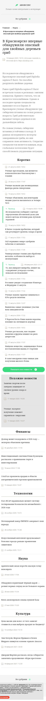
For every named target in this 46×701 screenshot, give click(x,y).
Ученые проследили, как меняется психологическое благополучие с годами (21, 173)
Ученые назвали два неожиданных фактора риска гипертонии (21, 186)
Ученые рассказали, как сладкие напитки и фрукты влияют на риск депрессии (21, 334)
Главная (6, 28)
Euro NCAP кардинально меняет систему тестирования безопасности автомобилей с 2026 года (21, 504)
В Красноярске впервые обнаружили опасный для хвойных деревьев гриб (18, 32)
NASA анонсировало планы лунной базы (20, 600)
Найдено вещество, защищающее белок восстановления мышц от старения (23, 347)
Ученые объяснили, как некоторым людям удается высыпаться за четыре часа (23, 200)
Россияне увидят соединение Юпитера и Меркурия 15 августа (23, 283)
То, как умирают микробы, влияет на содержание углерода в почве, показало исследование (23, 270)
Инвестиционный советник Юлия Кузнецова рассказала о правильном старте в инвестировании (22, 459)
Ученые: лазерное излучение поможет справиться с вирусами (14, 412)
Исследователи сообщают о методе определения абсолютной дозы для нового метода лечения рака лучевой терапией (23, 216)
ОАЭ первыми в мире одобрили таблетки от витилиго (20, 242)
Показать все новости (21, 369)
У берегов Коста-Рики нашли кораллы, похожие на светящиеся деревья (23, 320)
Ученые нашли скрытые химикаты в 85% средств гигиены (22, 296)
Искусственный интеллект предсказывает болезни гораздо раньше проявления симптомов (20, 541)
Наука (15, 28)
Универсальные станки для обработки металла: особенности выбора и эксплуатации (23, 256)
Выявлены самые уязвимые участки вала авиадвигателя (22, 308)
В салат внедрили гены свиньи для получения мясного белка (21, 359)
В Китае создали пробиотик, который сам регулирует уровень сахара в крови (23, 230)
